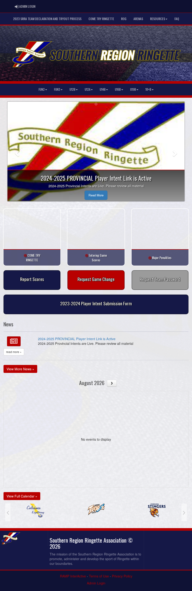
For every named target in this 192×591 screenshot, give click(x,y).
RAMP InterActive (73, 576)
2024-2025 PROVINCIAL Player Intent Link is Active (76, 338)
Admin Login (96, 583)
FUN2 (42, 89)
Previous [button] (8, 512)
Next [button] (184, 512)
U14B (103, 89)
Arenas (138, 18)
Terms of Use (99, 576)
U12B (72, 89)
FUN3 (57, 89)
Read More (96, 195)
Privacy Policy (122, 576)
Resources (157, 18)
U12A (87, 89)
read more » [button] (14, 352)
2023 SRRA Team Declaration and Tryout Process (47, 18)
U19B (133, 89)
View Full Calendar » (22, 496)
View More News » (20, 369)
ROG (123, 18)
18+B (148, 89)
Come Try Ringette (101, 18)
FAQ (176, 18)
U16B (118, 89)
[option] (35, 510)
